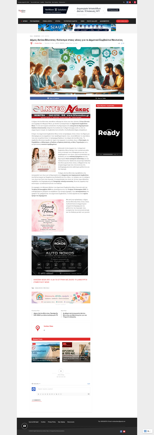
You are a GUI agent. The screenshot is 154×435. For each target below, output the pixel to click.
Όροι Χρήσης (55, 2)
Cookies (42, 2)
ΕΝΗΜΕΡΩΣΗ (37, 36)
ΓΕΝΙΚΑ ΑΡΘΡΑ (47, 21)
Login (88, 383)
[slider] (108, 154)
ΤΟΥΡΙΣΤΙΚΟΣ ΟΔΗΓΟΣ (70, 21)
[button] (109, 132)
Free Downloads (122, 21)
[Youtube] (124, 431)
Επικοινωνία (62, 2)
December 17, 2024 (49, 43)
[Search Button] (123, 2)
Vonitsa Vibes (38, 43)
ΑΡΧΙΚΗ (25, 21)
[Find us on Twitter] (132, 2)
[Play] (98, 154)
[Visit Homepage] (22, 11)
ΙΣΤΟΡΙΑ (57, 21)
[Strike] (45, 394)
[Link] (56, 394)
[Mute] (117, 154)
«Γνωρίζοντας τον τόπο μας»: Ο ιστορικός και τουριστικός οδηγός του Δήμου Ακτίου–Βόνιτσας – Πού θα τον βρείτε (75, 357)
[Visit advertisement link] (82, 10)
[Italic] (41, 394)
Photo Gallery (92, 21)
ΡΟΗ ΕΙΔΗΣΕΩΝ (34, 21)
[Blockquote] (52, 394)
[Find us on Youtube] (130, 2)
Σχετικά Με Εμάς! (35, 2)
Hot (34, 344)
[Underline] (43, 394)
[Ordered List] (47, 394)
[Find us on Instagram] (135, 2)
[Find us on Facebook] (127, 2)
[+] (61, 394)
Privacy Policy (48, 2)
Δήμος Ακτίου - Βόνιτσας (42, 288)
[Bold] (38, 394)
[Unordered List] (50, 394)
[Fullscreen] (120, 154)
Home (31, 36)
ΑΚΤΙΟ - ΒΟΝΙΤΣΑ (45, 36)
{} (58, 394)
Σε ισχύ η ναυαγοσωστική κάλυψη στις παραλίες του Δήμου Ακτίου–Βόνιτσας (45, 359)
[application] (109, 132)
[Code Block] (54, 394)
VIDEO (82, 21)
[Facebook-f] (121, 431)
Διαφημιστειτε (104, 21)
